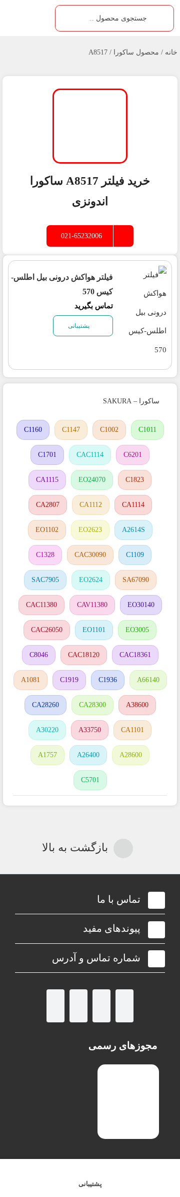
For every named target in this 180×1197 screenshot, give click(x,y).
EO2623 (90, 529)
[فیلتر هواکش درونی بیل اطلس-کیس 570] (146, 275)
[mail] (55, 1005)
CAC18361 (135, 655)
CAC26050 (46, 630)
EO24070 (92, 479)
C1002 (109, 429)
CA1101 (132, 730)
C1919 (69, 680)
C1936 (107, 680)
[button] (90, 899)
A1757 (47, 755)
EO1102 (47, 529)
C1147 (71, 429)
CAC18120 (84, 655)
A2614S (133, 529)
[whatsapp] (101, 1005)
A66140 (148, 680)
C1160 (33, 429)
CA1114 (133, 504)
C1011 (147, 429)
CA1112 (91, 504)
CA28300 (92, 705)
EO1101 (94, 630)
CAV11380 (92, 605)
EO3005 (137, 630)
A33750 (89, 730)
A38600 (137, 705)
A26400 (88, 755)
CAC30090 (90, 554)
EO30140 (141, 605)
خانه (171, 52)
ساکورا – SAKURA (131, 401)
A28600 (131, 755)
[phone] (79, 1005)
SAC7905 (45, 579)
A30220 (47, 730)
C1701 (47, 454)
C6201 (133, 454)
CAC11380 (41, 605)
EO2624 (90, 579)
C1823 (135, 479)
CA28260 (45, 705)
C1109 (135, 554)
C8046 (39, 655)
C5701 (90, 780)
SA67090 (135, 579)
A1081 (30, 680)
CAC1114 (90, 454)
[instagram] (125, 1005)
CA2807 (48, 504)
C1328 (45, 554)
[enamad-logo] (128, 1073)
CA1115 (47, 479)
